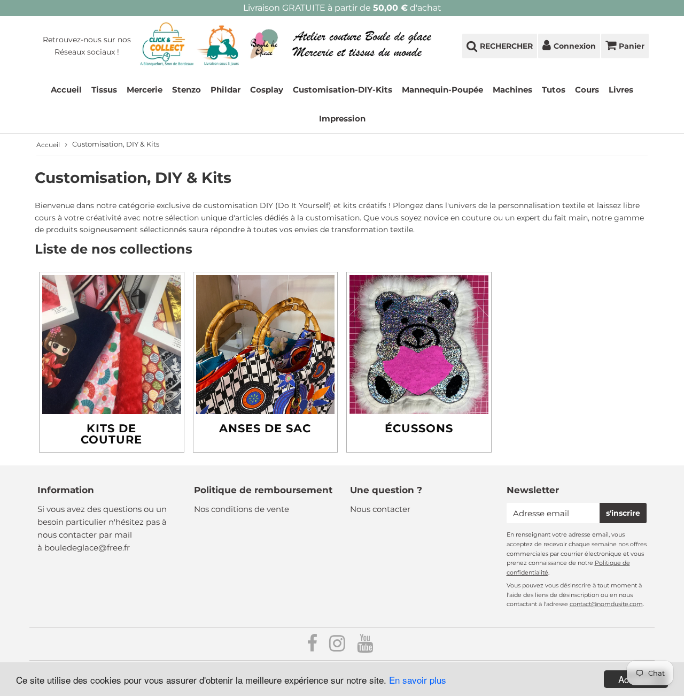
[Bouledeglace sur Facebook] (313, 647)
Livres (621, 90)
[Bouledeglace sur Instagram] (338, 647)
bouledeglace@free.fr (87, 547)
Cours (587, 90)
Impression (342, 118)
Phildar (225, 90)
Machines (512, 90)
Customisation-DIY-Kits (342, 90)
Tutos (553, 90)
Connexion (575, 46)
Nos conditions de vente (241, 509)
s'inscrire (623, 513)
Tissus (104, 90)
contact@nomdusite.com (606, 604)
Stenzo (186, 90)
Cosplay (266, 90)
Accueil (66, 90)
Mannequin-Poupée (442, 90)
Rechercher (506, 46)
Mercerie (144, 90)
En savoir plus (417, 679)
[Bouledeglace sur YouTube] (365, 647)
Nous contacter (380, 509)
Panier (631, 46)
